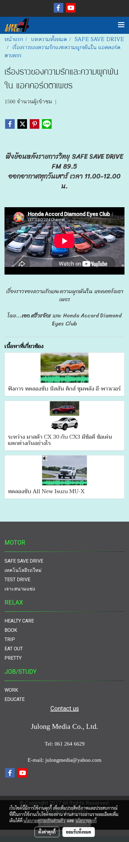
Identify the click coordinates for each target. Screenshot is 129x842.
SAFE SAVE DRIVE (23, 561)
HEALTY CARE (19, 621)
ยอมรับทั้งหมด (78, 832)
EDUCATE (14, 699)
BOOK (10, 630)
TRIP (9, 639)
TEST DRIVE (17, 579)
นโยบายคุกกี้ (86, 820)
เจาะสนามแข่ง (19, 589)
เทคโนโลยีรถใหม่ (23, 570)
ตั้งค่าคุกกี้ (47, 832)
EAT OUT (13, 649)
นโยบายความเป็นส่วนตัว (44, 820)
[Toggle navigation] (121, 25)
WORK (11, 690)
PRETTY (13, 658)
